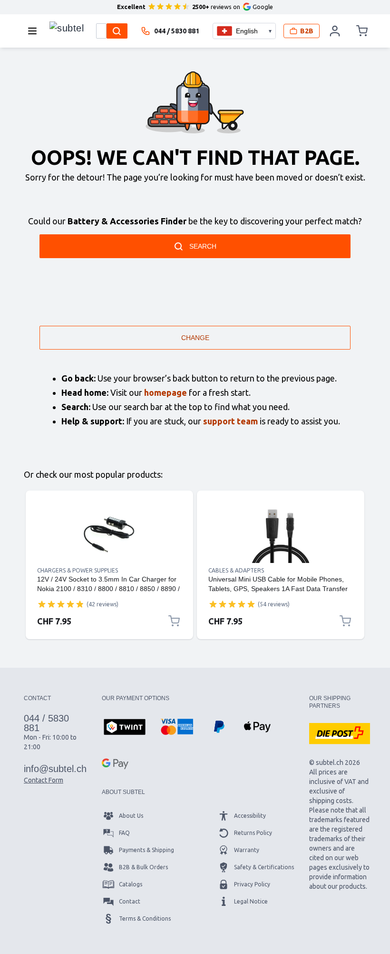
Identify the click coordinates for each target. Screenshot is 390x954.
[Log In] (334, 31)
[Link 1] (109, 534)
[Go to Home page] (66, 28)
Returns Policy (253, 833)
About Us (131, 816)
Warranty (246, 850)
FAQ (124, 833)
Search (202, 246)
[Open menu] (35, 31)
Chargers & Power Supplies (77, 570)
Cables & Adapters (236, 570)
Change (195, 337)
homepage (165, 392)
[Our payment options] (124, 727)
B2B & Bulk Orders (143, 867)
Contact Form (43, 780)
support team (230, 421)
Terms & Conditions (145, 918)
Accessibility (250, 816)
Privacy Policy (252, 884)
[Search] (117, 31)
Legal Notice (251, 901)
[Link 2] (281, 534)
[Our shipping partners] (339, 733)
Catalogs (130, 884)
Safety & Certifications (264, 867)
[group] (61, 604)
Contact (129, 901)
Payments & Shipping (146, 850)
